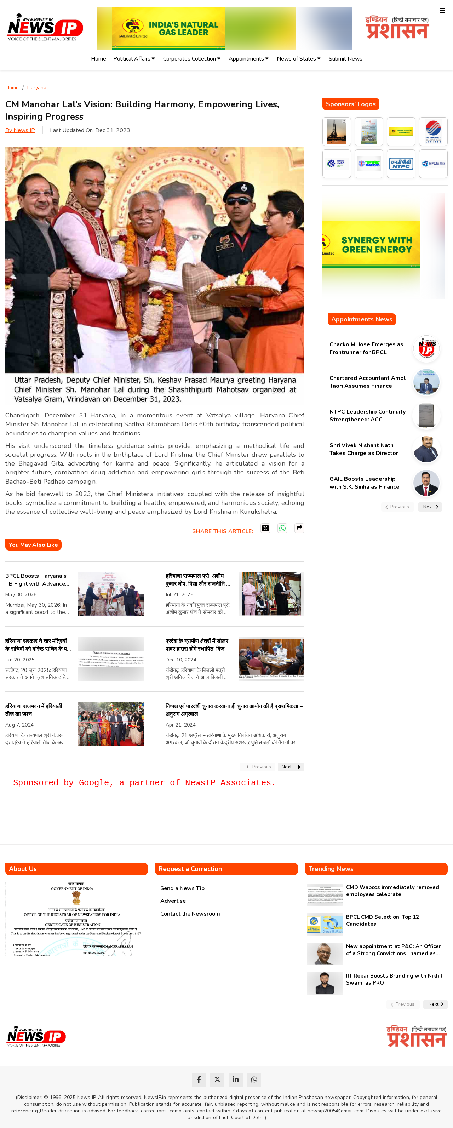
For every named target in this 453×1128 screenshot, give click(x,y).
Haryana (36, 87)
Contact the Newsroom (190, 914)
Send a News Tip (182, 888)
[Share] (299, 528)
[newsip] (45, 28)
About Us (23, 869)
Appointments (246, 59)
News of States (296, 59)
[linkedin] (236, 1080)
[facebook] (199, 1080)
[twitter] (217, 1080)
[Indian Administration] (397, 28)
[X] (265, 528)
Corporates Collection (189, 59)
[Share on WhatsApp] (282, 528)
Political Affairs (131, 59)
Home (98, 59)
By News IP (20, 130)
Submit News (345, 59)
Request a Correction (190, 869)
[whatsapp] (254, 1080)
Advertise (173, 901)
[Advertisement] (134, 819)
